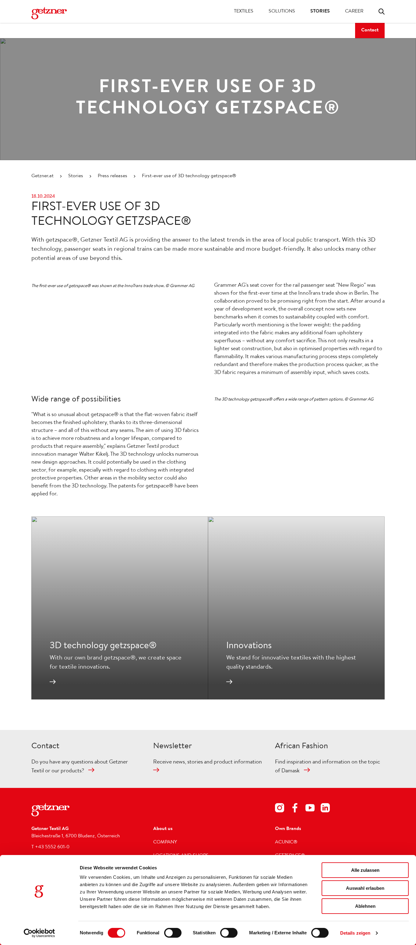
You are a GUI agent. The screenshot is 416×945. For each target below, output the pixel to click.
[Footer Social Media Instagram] (279, 809)
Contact (370, 30)
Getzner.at (42, 176)
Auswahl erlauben (365, 888)
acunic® (286, 842)
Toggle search (382, 12)
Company (165, 842)
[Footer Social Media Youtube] (310, 809)
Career (354, 11)
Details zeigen (355, 933)
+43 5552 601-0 (52, 847)
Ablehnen (365, 906)
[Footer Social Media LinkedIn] (325, 809)
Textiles (243, 11)
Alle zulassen (365, 870)
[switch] (173, 933)
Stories (320, 11)
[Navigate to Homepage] (55, 13)
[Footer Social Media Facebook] (294, 809)
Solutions (282, 11)
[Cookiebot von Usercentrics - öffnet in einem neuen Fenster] (39, 933)
